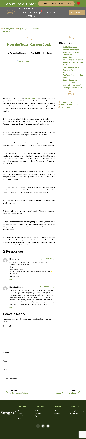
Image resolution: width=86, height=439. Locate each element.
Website (6, 369)
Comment (7, 326)
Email (6, 361)
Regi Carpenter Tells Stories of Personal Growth (71, 69)
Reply (11, 279)
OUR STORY (27, 12)
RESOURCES (24, 8)
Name (6, 353)
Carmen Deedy (29, 98)
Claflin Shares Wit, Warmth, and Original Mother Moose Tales (71, 49)
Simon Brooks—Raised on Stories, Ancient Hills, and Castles (73, 62)
